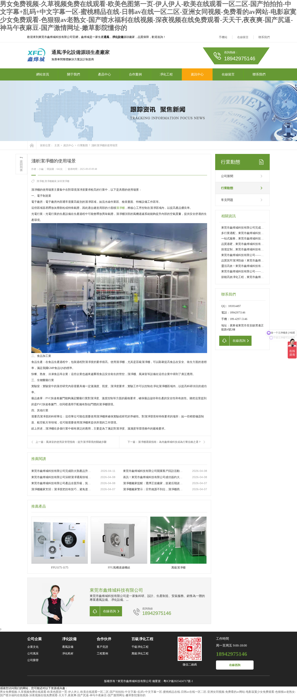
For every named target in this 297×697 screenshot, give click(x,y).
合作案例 (135, 74)
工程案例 (102, 653)
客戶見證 (102, 646)
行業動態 (82, 145)
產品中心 (104, 74)
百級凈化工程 (142, 639)
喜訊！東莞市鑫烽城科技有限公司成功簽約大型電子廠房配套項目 (153, 477)
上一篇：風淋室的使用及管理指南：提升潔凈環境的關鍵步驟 (71, 441)
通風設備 (67, 646)
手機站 (223, 37)
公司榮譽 (33, 660)
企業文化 (33, 646)
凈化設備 (69, 639)
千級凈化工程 (140, 646)
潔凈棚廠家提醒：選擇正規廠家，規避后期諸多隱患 (153, 483)
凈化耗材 (67, 653)
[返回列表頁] (21, 164)
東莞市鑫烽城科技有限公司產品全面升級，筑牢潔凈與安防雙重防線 (61, 483)
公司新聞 (227, 176)
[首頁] (31, 145)
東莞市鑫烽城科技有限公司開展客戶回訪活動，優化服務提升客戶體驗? (153, 470)
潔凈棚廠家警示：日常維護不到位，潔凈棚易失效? (153, 489)
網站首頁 (42, 74)
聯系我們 (264, 37)
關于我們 (73, 74)
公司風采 (33, 653)
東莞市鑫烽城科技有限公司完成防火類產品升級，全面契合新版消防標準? (61, 470)
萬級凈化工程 (140, 653)
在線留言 (243, 37)
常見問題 (227, 200)
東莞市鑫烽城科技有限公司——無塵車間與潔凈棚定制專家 (258, 271)
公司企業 (34, 639)
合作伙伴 (104, 639)
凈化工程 (166, 74)
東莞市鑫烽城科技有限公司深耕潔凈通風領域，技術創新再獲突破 (61, 477)
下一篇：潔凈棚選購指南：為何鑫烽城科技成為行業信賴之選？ (164, 441)
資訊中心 (197, 74)
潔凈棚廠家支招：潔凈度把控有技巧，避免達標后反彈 (61, 489)
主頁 (57, 145)
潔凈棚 (120, 207)
